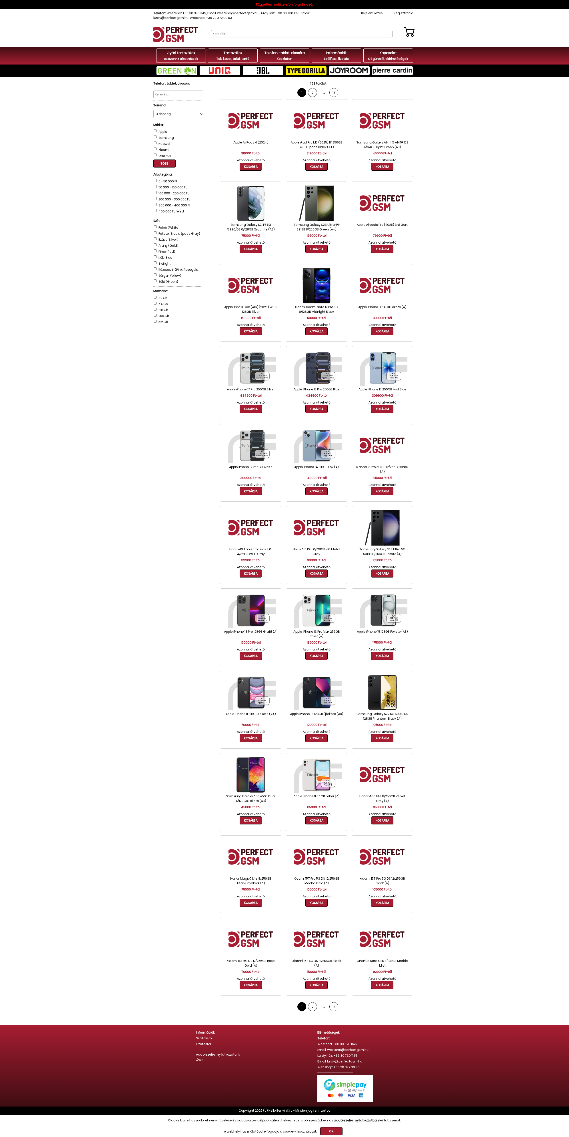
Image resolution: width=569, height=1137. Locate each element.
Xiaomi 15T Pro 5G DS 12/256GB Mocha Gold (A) (316, 880)
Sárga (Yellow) (169, 275)
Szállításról (204, 1038)
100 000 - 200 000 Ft (173, 193)
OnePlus (164, 155)
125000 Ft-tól (382, 478)
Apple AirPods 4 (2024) (250, 142)
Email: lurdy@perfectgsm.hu (339, 1061)
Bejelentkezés (372, 13)
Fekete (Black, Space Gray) (179, 233)
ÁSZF (199, 1060)
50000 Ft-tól (316, 318)
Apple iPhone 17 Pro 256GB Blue (316, 389)
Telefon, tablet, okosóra (284, 55)
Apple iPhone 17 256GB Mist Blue (382, 389)
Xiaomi (163, 149)
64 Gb (163, 304)
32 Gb (162, 298)
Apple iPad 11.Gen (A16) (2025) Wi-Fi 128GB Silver (250, 309)
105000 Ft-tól (382, 725)
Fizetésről (203, 1044)
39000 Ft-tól (382, 318)
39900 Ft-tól (250, 560)
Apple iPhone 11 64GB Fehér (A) (317, 796)
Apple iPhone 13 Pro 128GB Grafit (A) (251, 631)
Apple (162, 131)
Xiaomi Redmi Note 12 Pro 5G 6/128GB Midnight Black (316, 309)
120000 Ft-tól (317, 725)
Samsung (166, 137)
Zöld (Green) (168, 281)
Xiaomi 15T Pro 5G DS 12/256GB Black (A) (382, 880)
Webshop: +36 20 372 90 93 (211, 18)
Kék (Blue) (166, 257)
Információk (336, 55)
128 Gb (163, 310)
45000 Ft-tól (382, 153)
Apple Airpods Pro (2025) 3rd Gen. (382, 224)
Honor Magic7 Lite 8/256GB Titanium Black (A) (250, 880)
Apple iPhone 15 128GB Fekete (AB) (382, 631)
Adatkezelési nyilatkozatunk (218, 1054)
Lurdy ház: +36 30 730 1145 (280, 13)
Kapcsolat (388, 55)
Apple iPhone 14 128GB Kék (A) (316, 467)
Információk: (205, 1032)
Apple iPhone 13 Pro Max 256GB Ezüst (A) (316, 633)
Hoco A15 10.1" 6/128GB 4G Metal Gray (316, 551)
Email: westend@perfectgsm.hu (232, 13)
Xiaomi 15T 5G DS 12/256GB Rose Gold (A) (251, 963)
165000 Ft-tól (317, 889)
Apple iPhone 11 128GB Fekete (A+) (251, 714)
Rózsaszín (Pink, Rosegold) (179, 269)
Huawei (164, 143)
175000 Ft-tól (382, 642)
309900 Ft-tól (382, 395)
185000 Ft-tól (382, 560)
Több (164, 163)
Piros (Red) (166, 251)
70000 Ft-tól (250, 725)
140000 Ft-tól (317, 478)
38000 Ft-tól (250, 153)
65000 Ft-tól (316, 807)
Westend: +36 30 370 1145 (186, 13)
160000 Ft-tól (251, 642)
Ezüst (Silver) (168, 239)
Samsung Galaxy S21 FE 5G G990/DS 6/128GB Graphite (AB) (251, 227)
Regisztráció (403, 13)
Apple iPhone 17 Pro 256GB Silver (251, 389)
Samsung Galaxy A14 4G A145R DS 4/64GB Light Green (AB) (382, 144)
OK (331, 1131)
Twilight (164, 263)
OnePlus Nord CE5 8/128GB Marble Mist (382, 963)
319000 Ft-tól (317, 153)
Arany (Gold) (168, 245)
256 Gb (163, 316)
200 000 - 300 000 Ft (174, 199)
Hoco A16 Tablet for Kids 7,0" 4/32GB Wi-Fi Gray (250, 551)
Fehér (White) (169, 227)
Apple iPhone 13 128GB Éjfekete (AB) (316, 714)
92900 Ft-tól (382, 971)
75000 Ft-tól (250, 235)
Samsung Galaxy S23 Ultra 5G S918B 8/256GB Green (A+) (317, 227)
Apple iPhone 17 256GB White (250, 467)
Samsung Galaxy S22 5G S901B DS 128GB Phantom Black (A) (382, 716)
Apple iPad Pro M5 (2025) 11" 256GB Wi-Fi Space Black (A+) (316, 144)
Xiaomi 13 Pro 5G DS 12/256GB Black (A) (382, 469)
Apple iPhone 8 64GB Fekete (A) (382, 307)
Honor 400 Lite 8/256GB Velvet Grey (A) (382, 798)
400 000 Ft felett (171, 211)
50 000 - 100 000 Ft (172, 187)
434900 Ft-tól (251, 395)
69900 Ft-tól (316, 560)
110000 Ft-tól (250, 971)
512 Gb (163, 322)
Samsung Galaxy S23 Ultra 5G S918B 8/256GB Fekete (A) (382, 551)
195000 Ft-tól (317, 235)
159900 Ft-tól (251, 318)
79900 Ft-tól (382, 235)
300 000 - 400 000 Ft (174, 205)
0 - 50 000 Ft (167, 181)
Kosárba (251, 166)
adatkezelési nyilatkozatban (356, 1120)
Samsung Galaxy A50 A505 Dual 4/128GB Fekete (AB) (250, 798)
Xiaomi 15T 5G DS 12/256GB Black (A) (316, 963)
